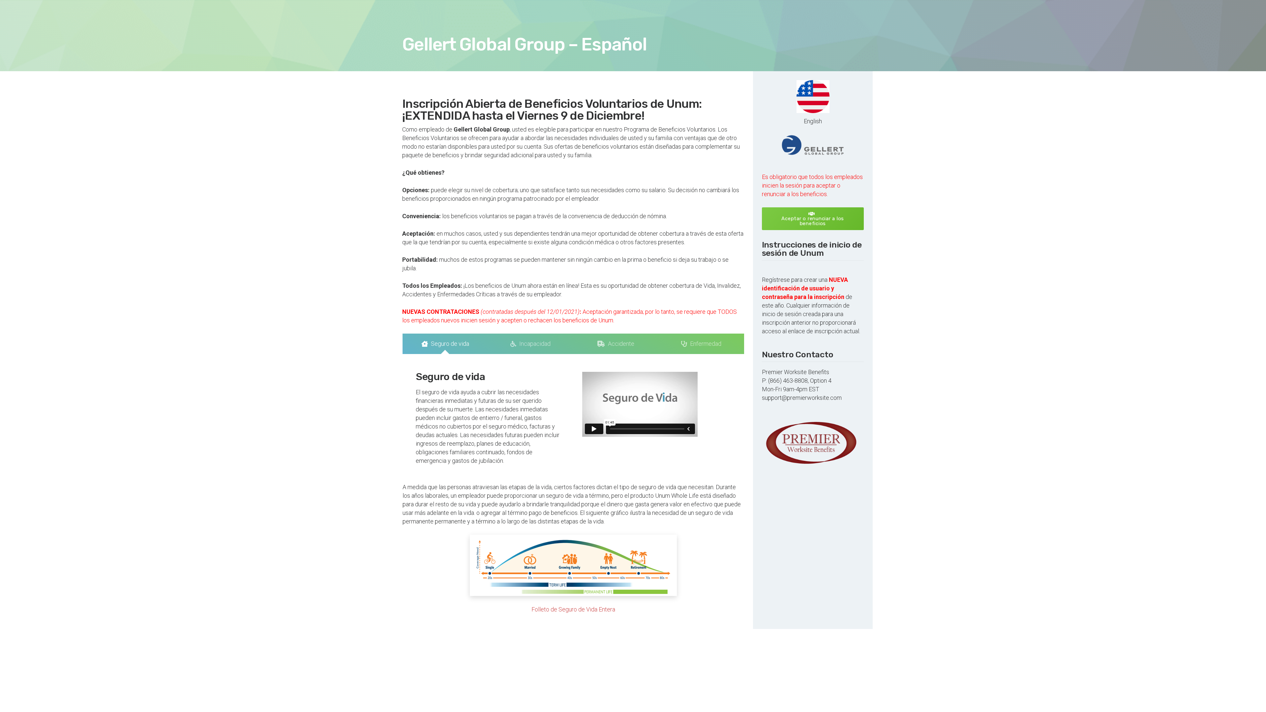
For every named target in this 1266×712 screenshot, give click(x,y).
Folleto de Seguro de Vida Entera (573, 609)
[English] (813, 96)
